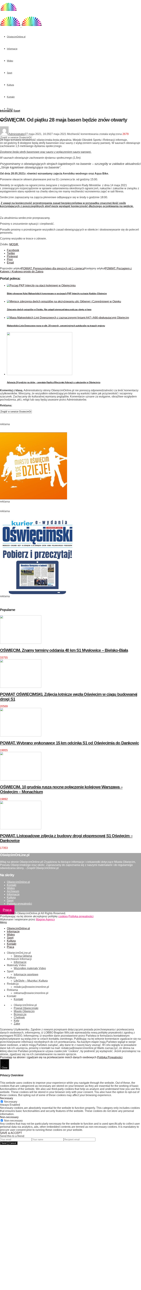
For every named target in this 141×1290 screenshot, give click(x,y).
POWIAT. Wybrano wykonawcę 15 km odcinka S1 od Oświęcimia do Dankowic (69, 743)
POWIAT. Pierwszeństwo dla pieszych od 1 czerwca (52, 268)
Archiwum (13, 891)
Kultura (10, 85)
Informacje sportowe (26, 974)
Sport (9, 73)
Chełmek (19, 1017)
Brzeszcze (20, 1014)
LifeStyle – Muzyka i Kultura (31, 980)
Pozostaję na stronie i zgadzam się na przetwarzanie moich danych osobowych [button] (48, 1057)
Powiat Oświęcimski (26, 1008)
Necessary (10, 1101)
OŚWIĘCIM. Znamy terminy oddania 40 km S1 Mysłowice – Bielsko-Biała (64, 650)
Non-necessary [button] (9, 1117)
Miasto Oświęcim (24, 1011)
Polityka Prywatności (110, 1057)
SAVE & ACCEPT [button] (11, 1133)
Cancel (12, 1143)
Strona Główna (23, 955)
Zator (17, 1023)
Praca (10, 109)
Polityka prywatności (19, 903)
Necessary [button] (6, 1098)
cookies (63, 916)
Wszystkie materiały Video (30, 968)
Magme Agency (45, 919)
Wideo (10, 60)
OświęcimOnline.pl (16, 36)
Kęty (16, 1020)
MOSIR (14, 244)
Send (4, 1143)
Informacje (12, 48)
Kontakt (11, 97)
